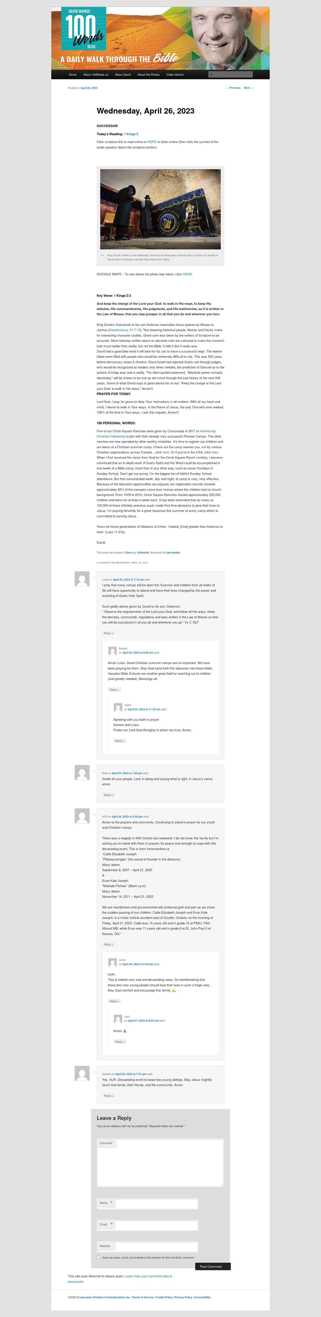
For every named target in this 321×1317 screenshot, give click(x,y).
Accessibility (202, 1297)
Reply (109, 633)
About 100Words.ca (95, 74)
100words (143, 552)
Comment (107, 1143)
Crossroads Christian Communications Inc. (103, 1297)
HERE (152, 141)
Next (248, 88)
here (166, 452)
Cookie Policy (164, 1297)
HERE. (188, 274)
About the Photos (149, 74)
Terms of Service (143, 1297)
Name (106, 1202)
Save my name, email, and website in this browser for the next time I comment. (148, 1257)
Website (105, 1246)
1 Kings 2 (131, 133)
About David (123, 74)
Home (72, 74)
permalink (173, 552)
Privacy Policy (183, 1297)
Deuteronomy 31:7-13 (124, 329)
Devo (129, 552)
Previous (233, 88)
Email (106, 1224)
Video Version (175, 74)
